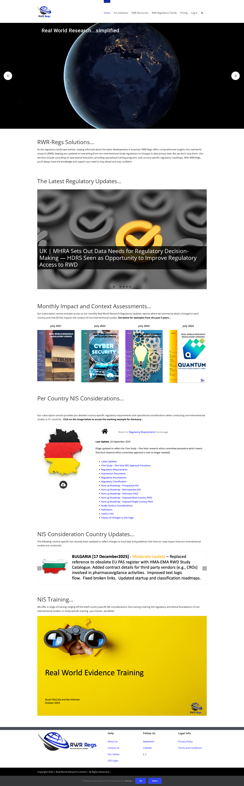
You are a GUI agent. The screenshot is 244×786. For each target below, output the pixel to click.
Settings (128, 781)
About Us (113, 736)
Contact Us (113, 743)
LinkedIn (147, 743)
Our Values (113, 749)
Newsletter (149, 736)
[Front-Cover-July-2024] (188, 331)
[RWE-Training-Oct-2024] (122, 612)
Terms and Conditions (190, 743)
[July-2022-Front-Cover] (100, 331)
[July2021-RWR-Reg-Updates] (56, 331)
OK (140, 781)
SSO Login (113, 755)
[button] (202, 11)
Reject (154, 781)
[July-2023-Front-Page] (144, 331)
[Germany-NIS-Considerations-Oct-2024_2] (122, 425)
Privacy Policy (185, 736)
